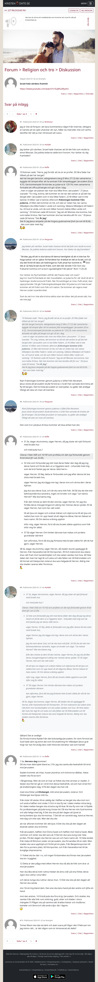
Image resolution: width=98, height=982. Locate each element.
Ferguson (49, 239)
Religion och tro (38, 70)
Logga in (74, 10)
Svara (63, 94)
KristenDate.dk (50, 970)
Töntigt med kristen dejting (48, 956)
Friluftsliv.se (62, 970)
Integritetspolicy (53, 962)
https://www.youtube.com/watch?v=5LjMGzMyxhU (44, 88)
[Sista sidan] (36, 114)
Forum (11, 70)
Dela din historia (12, 954)
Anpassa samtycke (80, 962)
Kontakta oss (53, 964)
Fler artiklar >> (65, 956)
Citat (70, 94)
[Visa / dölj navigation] (90, 3)
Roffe (47, 167)
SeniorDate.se (73, 970)
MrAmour (49, 122)
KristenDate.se (37, 970)
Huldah (48, 144)
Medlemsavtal (40, 962)
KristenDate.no (25, 970)
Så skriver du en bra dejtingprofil (51, 954)
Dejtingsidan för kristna (29, 954)
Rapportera (78, 94)
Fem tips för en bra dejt (74, 954)
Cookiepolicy (66, 962)
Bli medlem (87, 10)
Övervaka (89, 94)
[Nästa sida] (31, 114)
